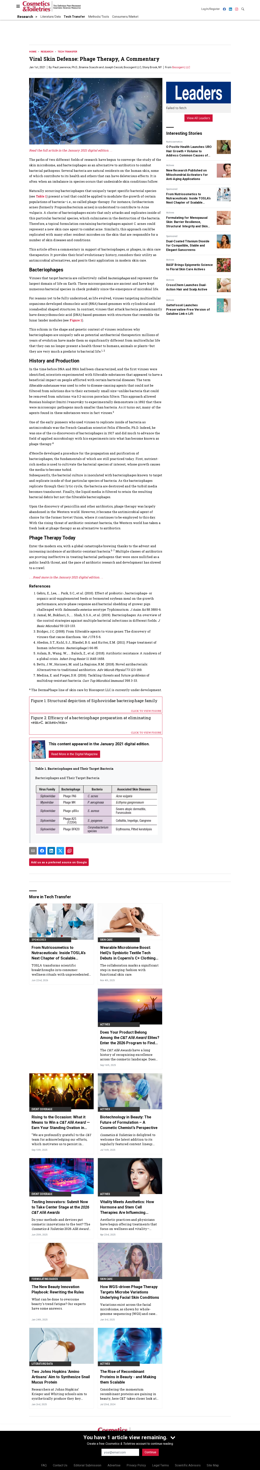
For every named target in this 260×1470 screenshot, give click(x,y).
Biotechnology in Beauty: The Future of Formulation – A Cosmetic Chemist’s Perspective (128, 1122)
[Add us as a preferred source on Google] (69, 851)
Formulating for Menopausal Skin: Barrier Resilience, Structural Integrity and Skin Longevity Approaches (187, 222)
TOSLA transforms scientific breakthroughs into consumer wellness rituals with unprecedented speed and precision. (60, 969)
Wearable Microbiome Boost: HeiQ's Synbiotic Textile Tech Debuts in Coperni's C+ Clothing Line (128, 953)
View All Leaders (198, 118)
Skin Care (106, 939)
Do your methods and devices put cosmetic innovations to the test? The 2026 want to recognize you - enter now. (61, 1224)
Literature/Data (42, 1363)
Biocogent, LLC (181, 67)
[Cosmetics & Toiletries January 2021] (38, 749)
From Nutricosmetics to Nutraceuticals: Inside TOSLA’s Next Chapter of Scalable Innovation (188, 198)
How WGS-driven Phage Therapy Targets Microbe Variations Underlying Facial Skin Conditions (129, 1292)
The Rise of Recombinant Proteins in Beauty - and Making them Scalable (128, 1376)
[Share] (42, 851)
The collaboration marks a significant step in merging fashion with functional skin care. (129, 969)
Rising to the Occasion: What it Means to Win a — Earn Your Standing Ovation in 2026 (61, 1122)
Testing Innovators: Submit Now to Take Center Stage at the (60, 1207)
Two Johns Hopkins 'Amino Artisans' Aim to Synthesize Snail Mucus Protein (61, 1376)
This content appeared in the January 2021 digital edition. (99, 744)
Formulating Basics (45, 1279)
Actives (170, 165)
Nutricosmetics (174, 141)
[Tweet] (60, 851)
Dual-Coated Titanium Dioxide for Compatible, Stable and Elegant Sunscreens (187, 245)
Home (32, 51)
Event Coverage (42, 1109)
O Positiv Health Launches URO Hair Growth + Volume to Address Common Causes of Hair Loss (189, 151)
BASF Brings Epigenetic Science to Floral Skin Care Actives (189, 267)
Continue (150, 1452)
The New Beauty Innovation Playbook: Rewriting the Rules (58, 1289)
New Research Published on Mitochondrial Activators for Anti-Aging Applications (187, 175)
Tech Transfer (67, 51)
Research (47, 51)
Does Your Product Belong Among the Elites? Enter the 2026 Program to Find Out (129, 1038)
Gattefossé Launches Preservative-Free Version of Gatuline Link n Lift (188, 309)
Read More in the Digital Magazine (74, 754)
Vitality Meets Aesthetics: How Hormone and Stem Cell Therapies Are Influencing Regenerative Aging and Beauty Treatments (128, 1207)
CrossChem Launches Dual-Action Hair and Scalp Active (186, 287)
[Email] (33, 851)
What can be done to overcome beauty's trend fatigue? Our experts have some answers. (59, 1303)
